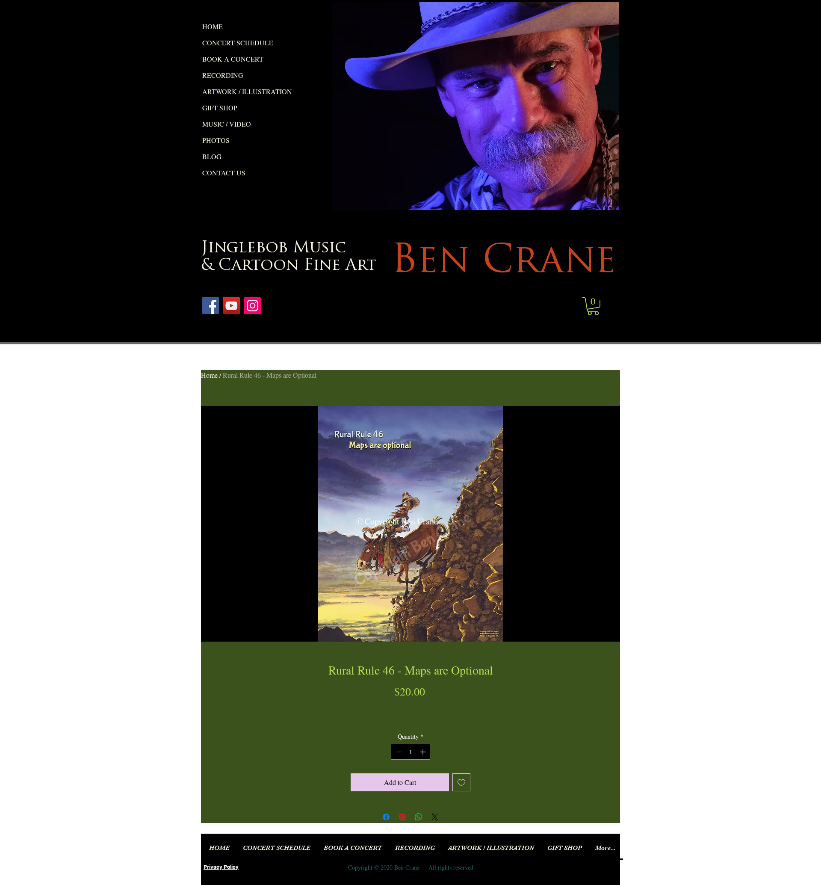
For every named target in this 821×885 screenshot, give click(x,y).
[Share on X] (435, 817)
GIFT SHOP (219, 107)
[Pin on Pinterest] (402, 817)
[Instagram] (252, 305)
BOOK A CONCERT (232, 58)
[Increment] (423, 751)
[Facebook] (210, 305)
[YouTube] (231, 305)
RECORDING (222, 75)
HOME (212, 26)
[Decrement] (397, 751)
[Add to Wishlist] (461, 782)
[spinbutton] (410, 751)
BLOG (211, 156)
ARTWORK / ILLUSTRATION (247, 91)
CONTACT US (223, 172)
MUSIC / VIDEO (226, 123)
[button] (593, 306)
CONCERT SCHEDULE (237, 42)
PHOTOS (216, 140)
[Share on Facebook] (386, 817)
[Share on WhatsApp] (418, 817)
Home (209, 374)
